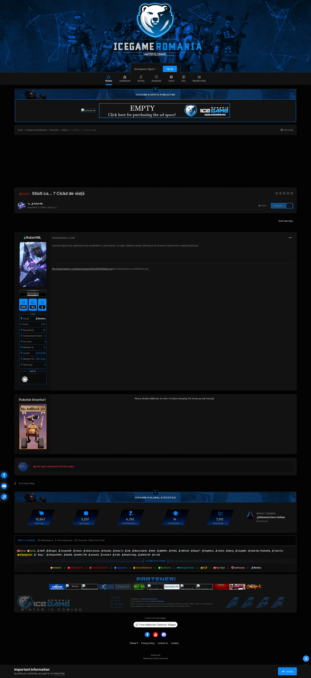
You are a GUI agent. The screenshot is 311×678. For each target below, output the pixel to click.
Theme (133, 643)
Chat (184, 81)
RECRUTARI (118, 607)
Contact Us (163, 643)
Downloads (156, 81)
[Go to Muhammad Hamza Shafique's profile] (250, 515)
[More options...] (290, 238)
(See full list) (96, 540)
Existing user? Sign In (144, 69)
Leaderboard (124, 81)
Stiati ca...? (53, 207)
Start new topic (285, 221)
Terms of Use (59, 673)
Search (171, 81)
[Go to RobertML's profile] (22, 206)
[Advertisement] (155, 162)
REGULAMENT (119, 604)
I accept (289, 671)
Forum (117, 597)
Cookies (175, 643)
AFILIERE (117, 600)
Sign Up (170, 69)
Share (263, 206)
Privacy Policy (148, 643)
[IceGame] (49, 602)
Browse (108, 81)
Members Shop (199, 81)
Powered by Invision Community (155, 658)
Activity (141, 81)
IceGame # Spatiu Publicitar (155, 94)
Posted (63, 238)
